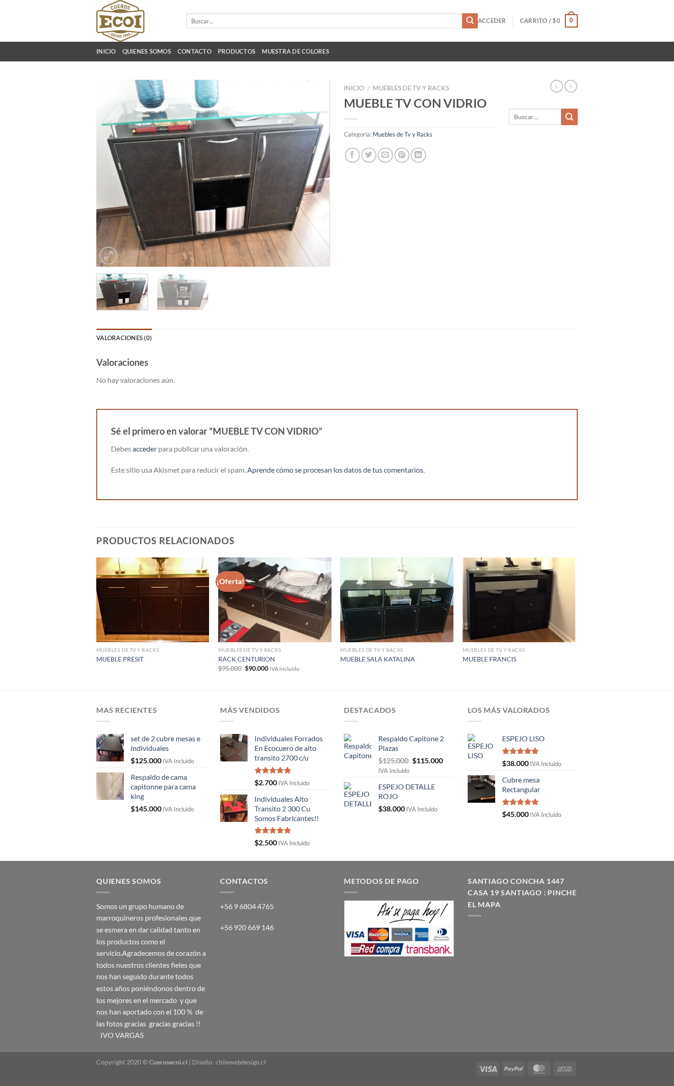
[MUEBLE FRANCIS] (519, 599)
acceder (145, 448)
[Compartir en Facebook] (352, 155)
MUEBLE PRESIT (120, 659)
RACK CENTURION (246, 659)
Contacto (194, 51)
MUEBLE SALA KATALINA (377, 659)
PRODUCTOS (236, 51)
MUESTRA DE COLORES (295, 51)
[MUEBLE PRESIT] (153, 599)
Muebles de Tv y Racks (411, 88)
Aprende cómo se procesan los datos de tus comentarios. (336, 469)
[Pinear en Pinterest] (401, 155)
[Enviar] (470, 21)
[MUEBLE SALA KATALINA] (396, 599)
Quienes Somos (146, 51)
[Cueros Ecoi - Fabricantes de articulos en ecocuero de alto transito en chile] (134, 21)
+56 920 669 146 (247, 927)
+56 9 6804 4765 (247, 906)
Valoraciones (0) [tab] (124, 338)
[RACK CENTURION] (274, 599)
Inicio (106, 51)
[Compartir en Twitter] (368, 155)
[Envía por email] (385, 155)
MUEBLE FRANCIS (489, 659)
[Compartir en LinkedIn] (418, 155)
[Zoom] (108, 256)
